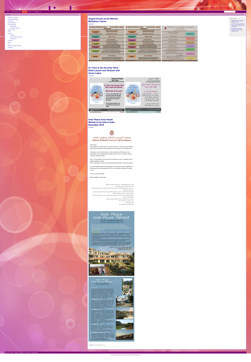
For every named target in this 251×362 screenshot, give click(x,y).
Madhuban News (11, 29)
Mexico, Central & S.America (16, 37)
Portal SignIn (236, 0)
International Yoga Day (15, 28)
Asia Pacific (10, 40)
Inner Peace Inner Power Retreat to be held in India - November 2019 (237, 30)
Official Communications (13, 17)
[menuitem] (8, 12)
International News (12, 24)
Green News (10, 21)
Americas (10, 33)
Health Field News (12, 22)
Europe (9, 42)
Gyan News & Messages (13, 19)
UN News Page (13, 26)
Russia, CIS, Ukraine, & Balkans (14, 45)
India (9, 44)
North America (13, 38)
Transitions (10, 47)
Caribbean (12, 35)
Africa (9, 31)
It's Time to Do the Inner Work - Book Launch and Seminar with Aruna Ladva (237, 25)
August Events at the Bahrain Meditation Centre (237, 21)
